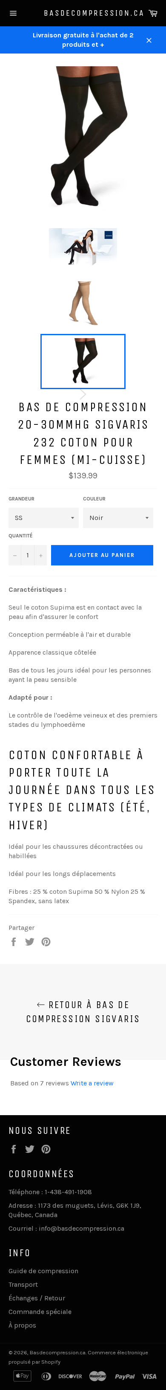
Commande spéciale (40, 1312)
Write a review (92, 1083)
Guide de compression (43, 1271)
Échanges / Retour (37, 1298)
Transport (23, 1284)
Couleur (94, 499)
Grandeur (21, 499)
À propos (22, 1325)
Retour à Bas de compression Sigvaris (83, 1012)
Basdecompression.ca (83, 13)
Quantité (21, 536)
